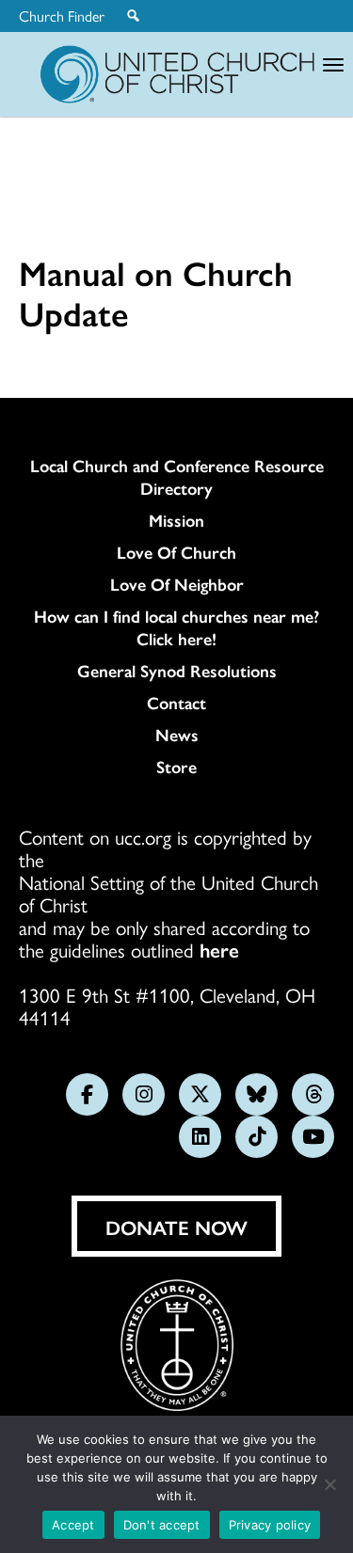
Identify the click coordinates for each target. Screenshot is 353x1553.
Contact (176, 702)
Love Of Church (176, 552)
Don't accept (162, 1524)
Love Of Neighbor (177, 584)
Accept (73, 1524)
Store (176, 766)
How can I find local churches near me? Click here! (176, 627)
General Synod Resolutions (177, 670)
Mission (176, 520)
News (177, 734)
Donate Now (176, 1226)
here (219, 949)
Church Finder (61, 16)
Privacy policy (270, 1524)
